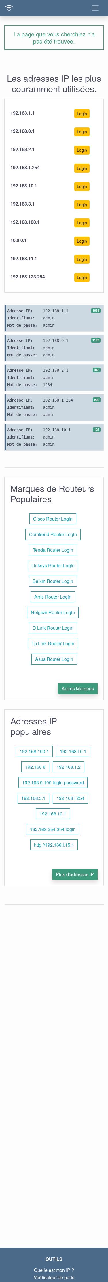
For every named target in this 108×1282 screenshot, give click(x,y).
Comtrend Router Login (53, 534)
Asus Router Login (54, 659)
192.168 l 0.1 (73, 751)
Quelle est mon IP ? (54, 1270)
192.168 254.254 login (53, 829)
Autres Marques (78, 688)
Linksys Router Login (53, 565)
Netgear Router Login (53, 612)
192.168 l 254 (70, 798)
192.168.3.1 (33, 798)
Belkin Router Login (53, 581)
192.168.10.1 (52, 813)
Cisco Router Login (53, 518)
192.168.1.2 (68, 766)
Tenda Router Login (53, 550)
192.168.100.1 (34, 751)
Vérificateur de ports (54, 1277)
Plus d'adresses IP (75, 874)
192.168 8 (35, 766)
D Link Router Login (53, 628)
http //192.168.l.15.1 (54, 844)
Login (82, 113)
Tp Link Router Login (52, 643)
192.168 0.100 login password (53, 782)
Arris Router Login (52, 596)
